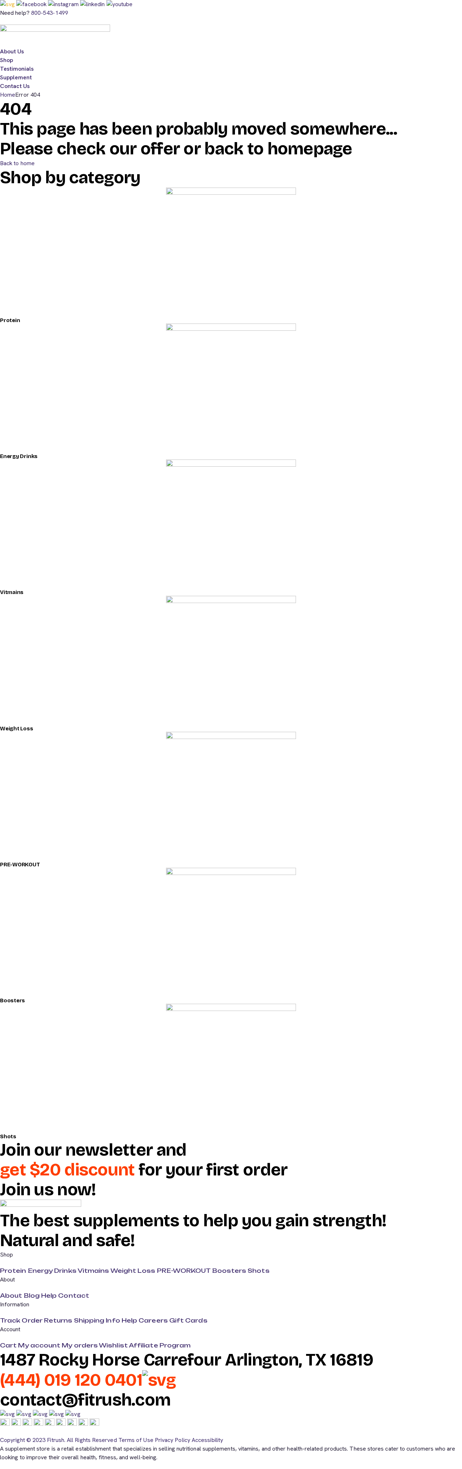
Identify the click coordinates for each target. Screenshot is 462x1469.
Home (7, 94)
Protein (10, 320)
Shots (8, 1136)
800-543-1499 (49, 13)
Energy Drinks (19, 456)
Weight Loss (16, 728)
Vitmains (11, 592)
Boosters (12, 1000)
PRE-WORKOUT (20, 864)
